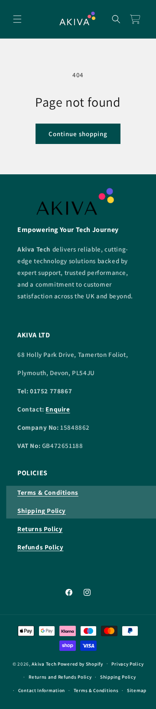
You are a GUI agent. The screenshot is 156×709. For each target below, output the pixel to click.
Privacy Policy (127, 664)
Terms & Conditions (96, 690)
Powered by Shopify (80, 663)
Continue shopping (78, 134)
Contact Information (41, 690)
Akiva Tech (44, 663)
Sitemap (136, 690)
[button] (17, 19)
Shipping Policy (118, 677)
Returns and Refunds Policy (60, 677)
